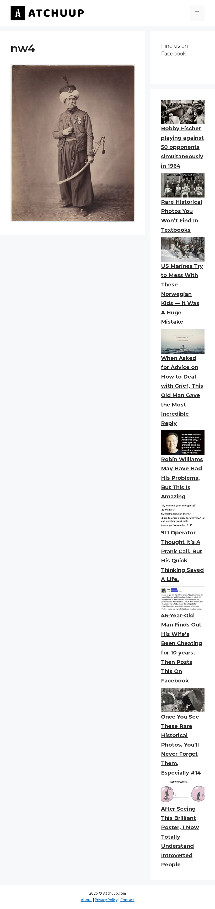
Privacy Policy (106, 900)
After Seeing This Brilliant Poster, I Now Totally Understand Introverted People (180, 837)
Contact (127, 900)
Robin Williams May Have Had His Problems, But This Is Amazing (182, 478)
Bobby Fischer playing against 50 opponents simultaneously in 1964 (182, 147)
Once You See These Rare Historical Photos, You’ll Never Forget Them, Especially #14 (181, 745)
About (86, 900)
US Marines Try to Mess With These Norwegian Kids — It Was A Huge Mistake (182, 294)
